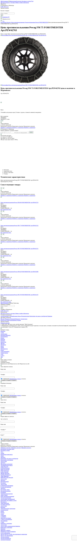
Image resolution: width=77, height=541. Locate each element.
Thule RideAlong (5, 503)
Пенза (2, 346)
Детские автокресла (6, 538)
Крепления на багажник (7, 460)
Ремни (2, 511)
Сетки (2, 514)
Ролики (2, 512)
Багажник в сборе (5, 450)
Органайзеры (4, 520)
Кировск (3, 340)
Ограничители (4, 510)
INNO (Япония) (5, 470)
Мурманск (7, 319)
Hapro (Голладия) (5, 469)
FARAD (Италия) (5, 468)
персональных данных (15, 378)
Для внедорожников (6, 497)
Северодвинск (4, 352)
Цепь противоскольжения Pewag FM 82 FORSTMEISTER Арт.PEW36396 (19, 271)
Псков (8, 320)
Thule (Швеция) (5, 476)
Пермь (2, 347)
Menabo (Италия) (5, 473)
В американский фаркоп (7, 485)
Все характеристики (6, 209)
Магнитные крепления (6, 464)
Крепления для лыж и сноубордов (38, 316)
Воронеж (3, 331)
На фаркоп (3, 492)
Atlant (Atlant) (4, 495)
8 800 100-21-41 (5, 6)
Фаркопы (49, 316)
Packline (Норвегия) (6, 474)
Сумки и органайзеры (6, 519)
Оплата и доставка (10, 2)
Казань (19, 320)
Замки (2, 456)
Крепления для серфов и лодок (8, 500)
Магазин (3, 2)
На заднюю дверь (5, 489)
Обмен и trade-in (19, 2)
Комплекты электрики (6, 527)
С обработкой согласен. (14, 378)
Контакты (26, 2)
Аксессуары (4, 461)
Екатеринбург (13, 320)
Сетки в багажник (5, 533)
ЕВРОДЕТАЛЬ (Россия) (7, 477)
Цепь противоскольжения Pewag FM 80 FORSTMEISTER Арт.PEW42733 (19, 202)
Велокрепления (25, 316)
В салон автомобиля (6, 487)
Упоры (2, 453)
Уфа (2, 357)
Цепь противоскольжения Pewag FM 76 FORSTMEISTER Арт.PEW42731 (19, 248)
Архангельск (24, 319)
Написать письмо (5, 323)
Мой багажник (4, 1)
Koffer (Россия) (4, 472)
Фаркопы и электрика (6, 523)
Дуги (2, 451)
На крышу (3, 483)
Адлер (2, 332)
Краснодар (3, 320)
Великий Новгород (15, 319)
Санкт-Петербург (5, 351)
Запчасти (3, 457)
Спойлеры (3, 515)
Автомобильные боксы (15, 316)
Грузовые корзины (5, 504)
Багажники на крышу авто (7, 449)
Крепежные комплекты (7, 454)
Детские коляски (5, 537)
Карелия (3, 339)
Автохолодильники (6, 539)
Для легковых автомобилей (8, 499)
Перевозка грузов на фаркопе (8, 531)
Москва (3, 319)
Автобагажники (5, 316)
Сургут (2, 355)
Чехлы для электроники (7, 535)
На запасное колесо (6, 491)
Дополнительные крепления (8, 508)
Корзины (3, 507)
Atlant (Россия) (4, 466)
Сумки (2, 522)
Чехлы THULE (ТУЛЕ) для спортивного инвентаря (14, 534)
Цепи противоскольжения (7, 496)
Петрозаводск (4, 348)
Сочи (2, 354)
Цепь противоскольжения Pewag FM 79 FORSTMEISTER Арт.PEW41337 (19, 294)
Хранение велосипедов (7, 493)
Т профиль (3, 516)
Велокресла (4, 501)
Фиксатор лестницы (6, 518)
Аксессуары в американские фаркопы (10, 526)
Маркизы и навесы (5, 530)
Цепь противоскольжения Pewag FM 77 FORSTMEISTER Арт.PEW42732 (19, 225)
